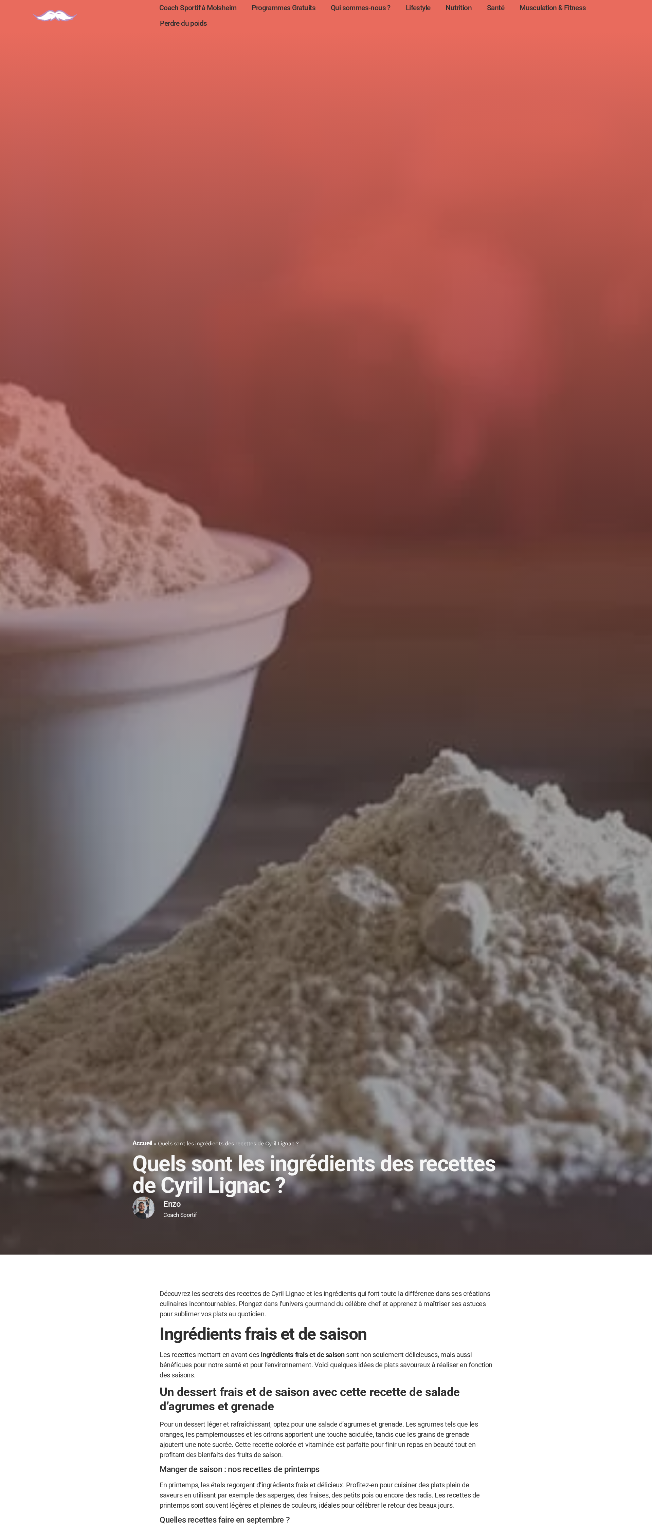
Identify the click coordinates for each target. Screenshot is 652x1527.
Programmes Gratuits (283, 8)
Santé (495, 8)
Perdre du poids (183, 23)
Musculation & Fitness (553, 8)
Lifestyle (418, 8)
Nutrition (459, 8)
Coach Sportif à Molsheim (198, 8)
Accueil (142, 1143)
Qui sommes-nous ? (361, 8)
